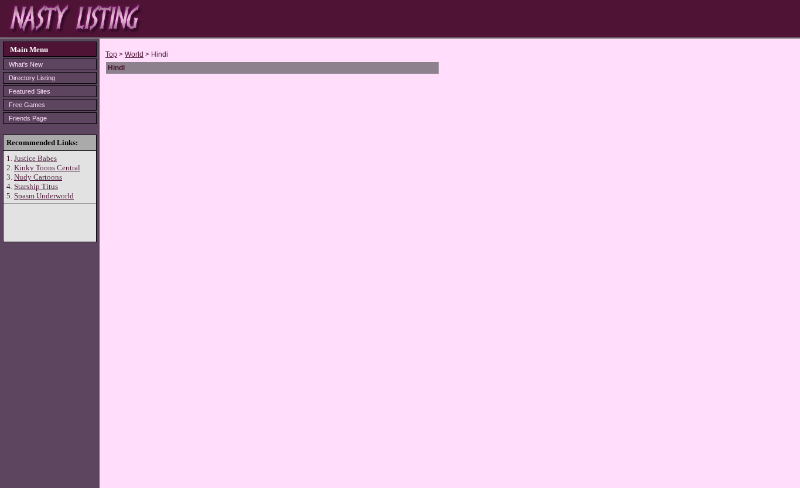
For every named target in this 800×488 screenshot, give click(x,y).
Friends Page (28, 118)
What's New (26, 64)
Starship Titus (36, 186)
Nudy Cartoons (38, 177)
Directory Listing (32, 77)
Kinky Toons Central (47, 167)
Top (111, 54)
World (134, 54)
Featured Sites (29, 91)
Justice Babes (35, 158)
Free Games (27, 104)
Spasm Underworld (44, 195)
